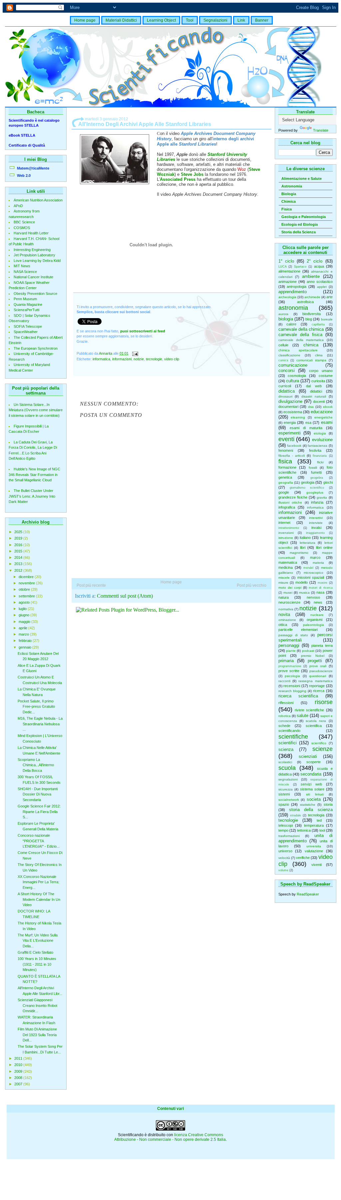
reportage (317, 686)
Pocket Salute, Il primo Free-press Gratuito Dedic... (36, 706)
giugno (24, 615)
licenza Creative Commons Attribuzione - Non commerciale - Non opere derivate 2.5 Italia (170, 1137)
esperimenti (289, 432)
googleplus (314, 492)
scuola (287, 768)
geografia (285, 482)
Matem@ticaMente (33, 168)
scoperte (313, 762)
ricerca (318, 691)
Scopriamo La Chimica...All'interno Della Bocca (36, 765)
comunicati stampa (311, 360)
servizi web (311, 784)
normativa (285, 609)
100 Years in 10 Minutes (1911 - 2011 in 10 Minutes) (37, 964)
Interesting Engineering (32, 250)
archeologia (287, 297)
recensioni (291, 686)
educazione (322, 411)
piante (291, 651)
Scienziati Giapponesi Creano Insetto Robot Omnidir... (37, 1005)
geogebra (316, 477)
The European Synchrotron (36, 348)
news (318, 602)
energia (290, 422)
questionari (317, 676)
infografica (286, 507)
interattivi (316, 518)
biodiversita (311, 314)
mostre (322, 582)
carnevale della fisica (300, 334)
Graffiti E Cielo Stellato (35, 952)
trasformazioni (289, 836)
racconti (284, 681)
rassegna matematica (315, 681)
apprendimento (292, 291)
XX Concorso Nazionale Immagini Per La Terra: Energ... (38, 882)
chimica (310, 344)
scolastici (285, 762)
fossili (313, 467)
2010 (18, 1065)
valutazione (314, 851)
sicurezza (285, 789)
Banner (261, 20)
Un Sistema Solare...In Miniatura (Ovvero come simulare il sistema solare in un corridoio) (36, 410)
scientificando (289, 731)
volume (283, 870)
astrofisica (305, 302)
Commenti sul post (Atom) (125, 596)
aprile (23, 628)
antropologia (296, 287)
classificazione (289, 355)
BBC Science (24, 222)
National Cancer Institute (33, 277)
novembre (27, 583)
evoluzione (322, 439)
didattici (316, 391)
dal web (314, 386)
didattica (286, 391)
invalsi (316, 528)
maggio (25, 622)
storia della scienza (311, 809)
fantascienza (317, 445)
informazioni (290, 512)
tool (322, 830)
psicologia (292, 676)
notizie (308, 608)
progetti (315, 660)
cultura (292, 380)
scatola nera (316, 721)
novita (284, 614)
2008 (18, 1078)
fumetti (316, 472)
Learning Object (161, 20)
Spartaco (300, 266)
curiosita (318, 381)
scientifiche (293, 736)
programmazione (289, 666)
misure (283, 582)
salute (302, 715)
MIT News (22, 266)
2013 (18, 564)
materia (318, 562)
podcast (308, 651)
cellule (283, 345)
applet (322, 287)
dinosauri (285, 396)
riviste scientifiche (309, 710)
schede (284, 726)
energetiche (323, 417)
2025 (18, 532)
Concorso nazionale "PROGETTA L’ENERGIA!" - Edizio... (39, 840)
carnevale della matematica (301, 340)
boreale (327, 319)
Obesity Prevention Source (35, 294)
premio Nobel (313, 656)
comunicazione (292, 365)
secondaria (310, 774)
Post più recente (91, 585)
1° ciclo (286, 261)
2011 (18, 1058)
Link (241, 20)
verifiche (303, 858)
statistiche (307, 804)
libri (302, 547)
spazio (283, 804)
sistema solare (312, 789)
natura (283, 597)
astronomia (293, 307)
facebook (294, 445)
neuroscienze (289, 602)
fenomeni (285, 450)
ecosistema (292, 412)
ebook (328, 407)
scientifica (314, 726)
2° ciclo (314, 261)
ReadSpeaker (308, 894)
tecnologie (288, 820)
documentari (288, 407)
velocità (284, 858)
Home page (85, 20)
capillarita (318, 324)
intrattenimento (288, 528)
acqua (319, 266)
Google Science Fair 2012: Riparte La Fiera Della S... (39, 811)
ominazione (287, 620)
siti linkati (315, 794)
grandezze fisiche (292, 497)
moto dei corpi (289, 587)
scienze (322, 749)
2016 (18, 545)
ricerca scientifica (298, 695)
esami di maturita (306, 428)
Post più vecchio (251, 585)
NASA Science (25, 272)
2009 (18, 1071)
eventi (286, 439)
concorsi (286, 370)
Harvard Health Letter (31, 233)
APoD (18, 206)
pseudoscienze (321, 671)
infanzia (317, 502)
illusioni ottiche (290, 502)
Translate (320, 130)
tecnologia (316, 815)
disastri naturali (313, 396)
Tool (189, 20)
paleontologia (313, 625)
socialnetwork (288, 799)
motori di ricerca (320, 587)
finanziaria (320, 455)
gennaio (25, 647)
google (283, 492)
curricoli (284, 386)
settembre (27, 596)
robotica (284, 716)
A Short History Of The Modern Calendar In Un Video (39, 899)
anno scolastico (320, 282)
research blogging (292, 691)
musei (287, 592)
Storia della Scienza (298, 232)
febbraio (26, 641)
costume (326, 376)
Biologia (288, 194)
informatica (315, 507)
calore (291, 324)
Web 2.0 (24, 176)
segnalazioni (288, 779)
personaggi (288, 645)
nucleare (317, 615)
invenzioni (286, 533)
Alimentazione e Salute (301, 178)
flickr (320, 462)
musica (304, 592)
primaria (286, 660)
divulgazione (290, 401)
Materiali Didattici (121, 20)
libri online (324, 547)
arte (329, 297)
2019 (18, 538)
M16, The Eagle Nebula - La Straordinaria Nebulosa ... (40, 723)
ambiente (311, 276)
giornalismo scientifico (307, 487)
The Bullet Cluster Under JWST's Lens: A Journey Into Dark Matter (32, 496)
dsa (311, 407)
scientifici (287, 742)
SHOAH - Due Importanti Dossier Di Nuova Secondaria (38, 794)
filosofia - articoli (291, 455)
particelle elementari (298, 630)
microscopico (313, 572)
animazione (287, 282)
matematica (287, 562)
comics (283, 360)
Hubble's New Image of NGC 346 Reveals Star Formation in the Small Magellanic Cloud (34, 474)
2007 (18, 1084)
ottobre (25, 589)
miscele (284, 577)
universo (285, 851)
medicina (285, 567)
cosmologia (297, 376)
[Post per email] (135, 353)
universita (313, 846)
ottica (282, 625)
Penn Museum (25, 299)
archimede (312, 297)
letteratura (307, 542)
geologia (307, 482)
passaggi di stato (293, 635)
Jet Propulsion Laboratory (34, 255)
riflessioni (285, 703)
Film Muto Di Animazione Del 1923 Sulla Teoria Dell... (37, 1034)
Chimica (288, 201)
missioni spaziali (310, 577)
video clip (171, 359)
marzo (24, 634)
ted (319, 820)
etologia (320, 433)
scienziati (308, 756)
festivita (315, 450)
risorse (324, 702)
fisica (285, 461)
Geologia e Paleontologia (303, 217)
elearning (298, 417)
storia (328, 804)
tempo (283, 830)
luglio (23, 609)
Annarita (106, 353)
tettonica (304, 830)
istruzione (285, 538)
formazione (287, 467)
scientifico (318, 743)
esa (308, 422)
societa (314, 799)
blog (308, 319)
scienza (285, 749)
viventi (316, 865)
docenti (319, 402)
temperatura (314, 825)
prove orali (318, 666)
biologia (285, 318)
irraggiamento (315, 533)
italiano (305, 538)
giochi (328, 482)
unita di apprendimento (305, 838)
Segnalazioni (215, 20)
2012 (18, 570)
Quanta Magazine (28, 304)
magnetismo (299, 552)
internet (284, 523)
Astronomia (291, 186)
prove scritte (288, 671)
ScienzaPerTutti (26, 310)
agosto (25, 602)
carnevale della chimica (301, 329)
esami (327, 422)
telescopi (285, 825)
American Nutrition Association (38, 200)
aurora (283, 314)
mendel (308, 567)
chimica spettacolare (298, 350)
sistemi (284, 794)
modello (301, 582)
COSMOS (22, 228)
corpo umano (321, 371)
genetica (285, 477)
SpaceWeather (26, 332)
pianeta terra (322, 646)
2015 (18, 551)
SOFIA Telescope (28, 326)
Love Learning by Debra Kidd (37, 261)
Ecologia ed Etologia (299, 224)
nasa (320, 592)
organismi (314, 620)
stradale (295, 815)
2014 (18, 557)
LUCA (282, 266)
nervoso (313, 597)
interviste (316, 523)
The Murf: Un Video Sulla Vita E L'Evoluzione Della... (38, 940)
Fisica (286, 209)
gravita (322, 497)
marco (315, 557)
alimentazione (289, 271)
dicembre (27, 577)
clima (319, 355)
